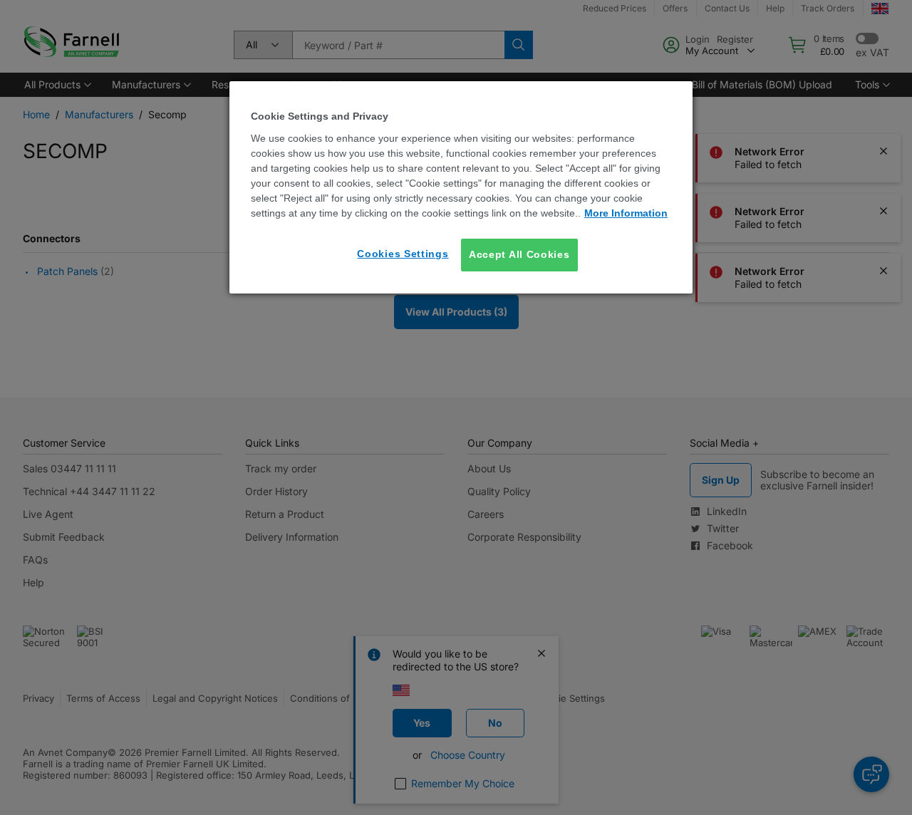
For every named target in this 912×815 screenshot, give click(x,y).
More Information (626, 213)
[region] (461, 187)
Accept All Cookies (519, 254)
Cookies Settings (402, 253)
